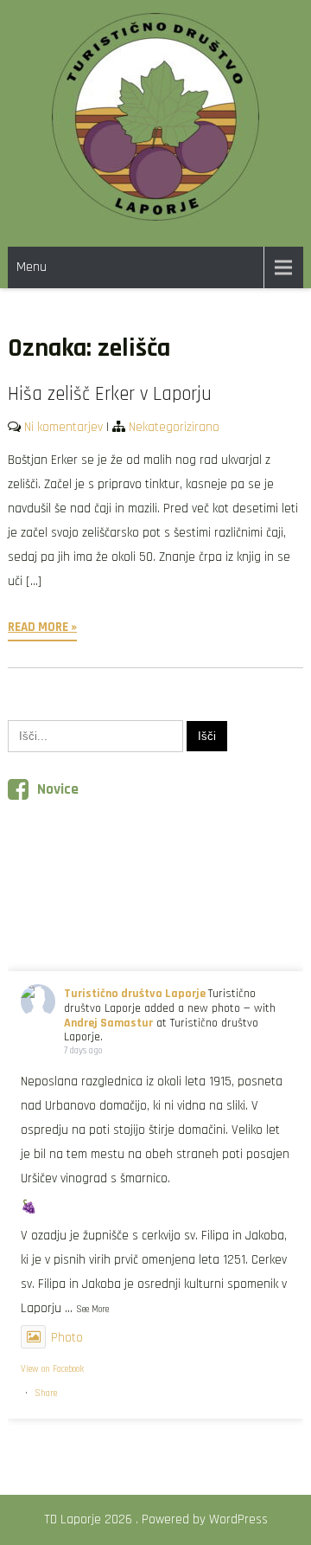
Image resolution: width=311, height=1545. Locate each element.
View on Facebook (52, 1369)
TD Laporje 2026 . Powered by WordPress (156, 1519)
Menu (31, 267)
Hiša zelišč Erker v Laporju (110, 394)
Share (46, 1393)
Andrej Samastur (108, 1023)
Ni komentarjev (63, 427)
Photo (67, 1337)
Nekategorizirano (174, 427)
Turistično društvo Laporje (135, 993)
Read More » (42, 627)
